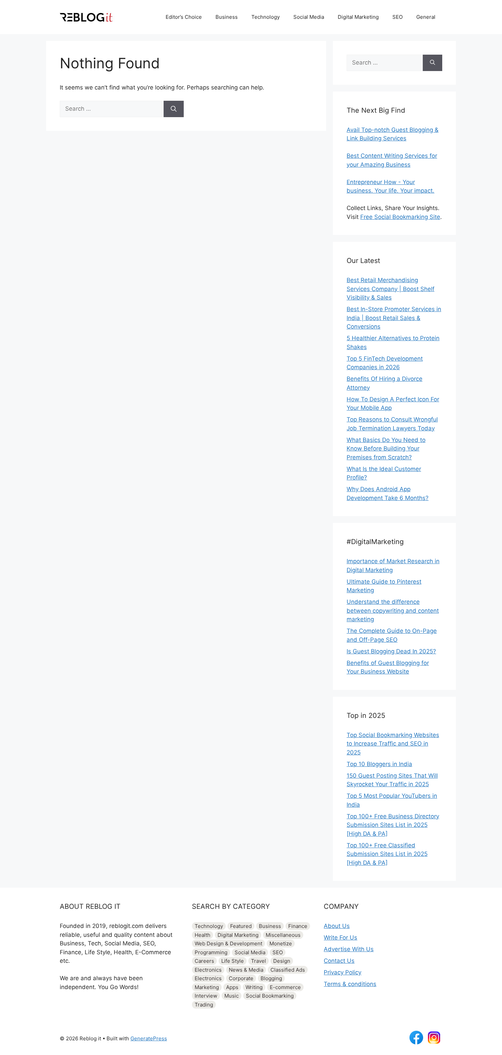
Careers (204, 961)
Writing (254, 987)
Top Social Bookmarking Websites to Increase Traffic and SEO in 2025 (393, 744)
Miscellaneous (283, 935)
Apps (232, 987)
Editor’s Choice (184, 17)
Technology (265, 17)
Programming (211, 952)
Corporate (241, 978)
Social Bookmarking (270, 995)
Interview (206, 995)
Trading (204, 1004)
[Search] (174, 109)
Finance (297, 926)
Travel (258, 961)
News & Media (246, 970)
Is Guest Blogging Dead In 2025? (391, 651)
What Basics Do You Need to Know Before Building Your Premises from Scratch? (386, 448)
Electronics (208, 970)
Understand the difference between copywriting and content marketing (393, 610)
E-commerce (285, 987)
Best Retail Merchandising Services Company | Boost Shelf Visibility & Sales (390, 289)
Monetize (280, 943)
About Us (337, 925)
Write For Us (340, 937)
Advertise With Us (349, 949)
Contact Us (339, 960)
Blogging (271, 978)
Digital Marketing (358, 17)
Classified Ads (287, 970)
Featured (241, 926)
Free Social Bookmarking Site (400, 216)
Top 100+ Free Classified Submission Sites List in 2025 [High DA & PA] (387, 854)
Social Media (308, 17)
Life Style (232, 961)
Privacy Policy (342, 972)
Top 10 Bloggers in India (379, 764)
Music (231, 995)
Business (226, 17)
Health (202, 935)
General (425, 17)
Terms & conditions (350, 984)
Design (281, 961)
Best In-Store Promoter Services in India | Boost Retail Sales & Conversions (394, 318)
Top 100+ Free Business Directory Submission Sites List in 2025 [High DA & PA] (393, 825)
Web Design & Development (228, 943)
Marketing (207, 987)
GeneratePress (148, 1038)
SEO (397, 17)
